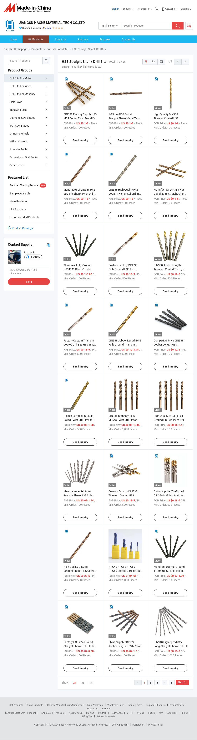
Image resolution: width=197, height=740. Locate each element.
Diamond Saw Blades (22, 117)
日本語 (151, 712)
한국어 (140, 712)
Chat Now (35, 256)
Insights (106, 708)
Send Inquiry (80, 140)
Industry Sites (135, 704)
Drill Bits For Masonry (22, 94)
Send (29, 281)
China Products (35, 704)
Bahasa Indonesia (106, 716)
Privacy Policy (155, 724)
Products (37, 39)
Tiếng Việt (87, 716)
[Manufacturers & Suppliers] (28, 7)
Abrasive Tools (18, 149)
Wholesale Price (115, 704)
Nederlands (117, 712)
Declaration (138, 724)
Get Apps (170, 8)
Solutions (82, 39)
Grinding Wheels (19, 133)
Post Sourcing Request (189, 25)
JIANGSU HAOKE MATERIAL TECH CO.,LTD (52, 23)
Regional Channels (155, 704)
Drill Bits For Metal (20, 78)
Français (59, 712)
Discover (105, 39)
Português (45, 712)
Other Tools (16, 165)
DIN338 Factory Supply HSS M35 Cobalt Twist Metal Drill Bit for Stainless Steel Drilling (80, 118)
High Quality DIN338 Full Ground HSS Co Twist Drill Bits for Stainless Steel (169, 420)
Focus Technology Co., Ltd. (73, 724)
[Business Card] (48, 244)
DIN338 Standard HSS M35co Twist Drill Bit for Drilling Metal (123, 420)
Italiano (90, 712)
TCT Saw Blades (19, 125)
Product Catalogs (22, 228)
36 (82, 682)
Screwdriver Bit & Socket (24, 157)
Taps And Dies (18, 110)
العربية (130, 712)
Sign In (115, 8)
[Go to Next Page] (185, 62)
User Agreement (120, 724)
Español (31, 712)
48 (91, 682)
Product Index (176, 704)
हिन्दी (161, 712)
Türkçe (184, 712)
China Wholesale (94, 704)
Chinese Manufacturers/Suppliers (64, 704)
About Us (60, 39)
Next (181, 682)
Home (13, 39)
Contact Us (128, 39)
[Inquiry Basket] (157, 8)
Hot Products (16, 704)
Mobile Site (92, 708)
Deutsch (102, 712)
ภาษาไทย (172, 712)
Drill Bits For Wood (21, 86)
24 (74, 682)
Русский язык (75, 712)
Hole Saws (16, 102)
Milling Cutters (18, 141)
